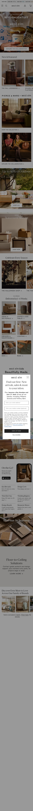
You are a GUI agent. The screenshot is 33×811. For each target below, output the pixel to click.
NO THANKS (16, 434)
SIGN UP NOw (16, 431)
